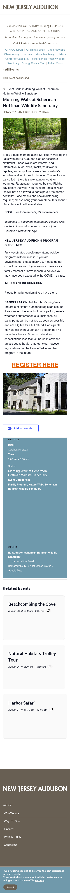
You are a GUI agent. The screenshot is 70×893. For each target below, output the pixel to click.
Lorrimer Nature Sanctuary (39, 54)
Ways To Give (12, 821)
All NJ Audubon (14, 49)
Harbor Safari (21, 702)
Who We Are (11, 813)
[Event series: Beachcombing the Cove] (48, 610)
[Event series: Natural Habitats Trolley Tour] (50, 666)
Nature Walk (36, 484)
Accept (10, 887)
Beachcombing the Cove (32, 604)
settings (39, 880)
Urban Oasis (55, 63)
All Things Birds (35, 49)
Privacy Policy (12, 836)
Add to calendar (23, 428)
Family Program (17, 484)
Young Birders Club (33, 63)
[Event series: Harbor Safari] (51, 709)
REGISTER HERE (35, 364)
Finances (9, 828)
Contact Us (10, 844)
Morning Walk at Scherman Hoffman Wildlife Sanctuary (27, 472)
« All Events (11, 69)
